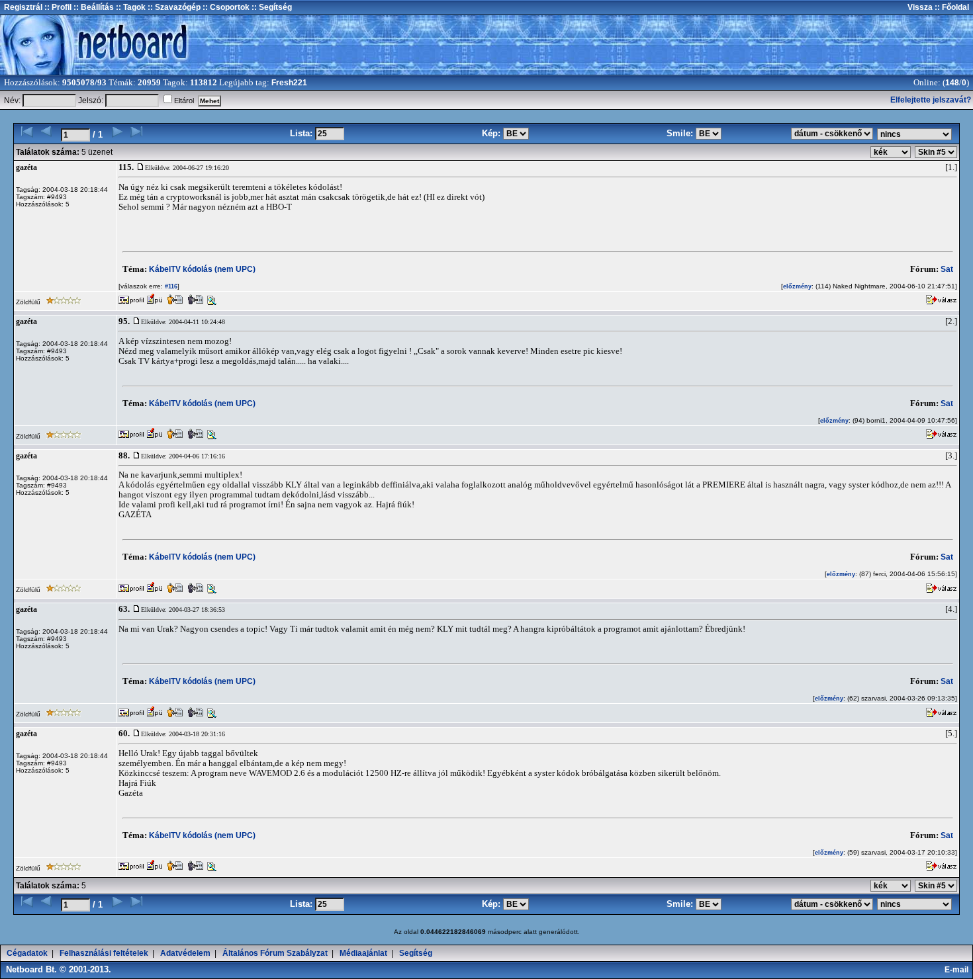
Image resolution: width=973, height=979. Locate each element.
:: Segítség (271, 7)
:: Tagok (130, 7)
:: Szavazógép (174, 7)
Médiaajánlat (363, 953)
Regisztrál (23, 7)
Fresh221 (289, 82)
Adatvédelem (185, 953)
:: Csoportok (225, 7)
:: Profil (56, 7)
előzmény (797, 286)
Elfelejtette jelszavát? (930, 100)
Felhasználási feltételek (104, 953)
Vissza (920, 7)
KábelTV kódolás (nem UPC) (202, 269)
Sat (947, 269)
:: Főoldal (951, 7)
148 (952, 82)
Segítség (415, 953)
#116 (170, 286)
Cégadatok (27, 953)
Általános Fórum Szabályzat (275, 953)
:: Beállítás (92, 7)
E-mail (958, 969)
